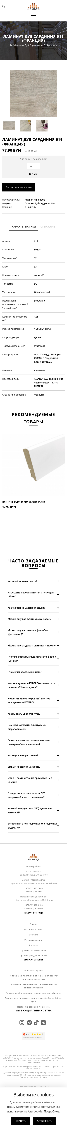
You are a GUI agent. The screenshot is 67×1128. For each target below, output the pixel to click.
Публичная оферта (33, 970)
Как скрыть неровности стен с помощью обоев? (31, 594)
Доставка (33, 934)
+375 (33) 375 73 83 (33, 888)
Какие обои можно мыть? (22, 581)
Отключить (44, 1121)
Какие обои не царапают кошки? (26, 607)
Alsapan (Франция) (35, 199)
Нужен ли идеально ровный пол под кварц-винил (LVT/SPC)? (29, 700)
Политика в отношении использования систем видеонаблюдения (33, 986)
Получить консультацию (18, 187)
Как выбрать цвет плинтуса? (24, 713)
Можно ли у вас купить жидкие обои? (29, 618)
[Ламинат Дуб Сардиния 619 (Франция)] (33, 93)
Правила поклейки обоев (33, 950)
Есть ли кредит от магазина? (24, 766)
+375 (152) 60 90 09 (33, 908)
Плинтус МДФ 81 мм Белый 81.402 (23, 501)
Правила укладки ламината (33, 955)
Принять (20, 1121)
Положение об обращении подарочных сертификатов (33, 993)
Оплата (33, 924)
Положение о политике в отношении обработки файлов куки (33, 1000)
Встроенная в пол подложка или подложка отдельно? (32, 825)
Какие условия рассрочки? (23, 755)
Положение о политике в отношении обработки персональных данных (33, 977)
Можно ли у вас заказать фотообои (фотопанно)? (28, 632)
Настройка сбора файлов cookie (33, 1006)
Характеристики (24, 226)
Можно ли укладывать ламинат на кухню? (32, 645)
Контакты (33, 945)
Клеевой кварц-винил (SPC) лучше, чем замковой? (30, 810)
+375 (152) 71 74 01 (33, 891)
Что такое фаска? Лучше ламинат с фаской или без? (32, 658)
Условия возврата (33, 940)
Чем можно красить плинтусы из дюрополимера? (26, 726)
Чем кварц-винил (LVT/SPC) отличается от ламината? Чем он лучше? (31, 685)
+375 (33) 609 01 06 (33, 905)
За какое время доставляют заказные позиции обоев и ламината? (29, 742)
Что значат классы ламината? (24, 671)
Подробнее (51, 1111)
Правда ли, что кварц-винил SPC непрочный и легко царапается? (26, 795)
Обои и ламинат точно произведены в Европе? (30, 779)
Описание (48, 226)
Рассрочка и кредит (33, 929)
